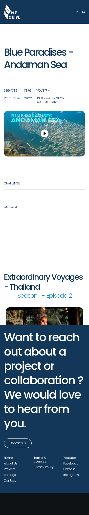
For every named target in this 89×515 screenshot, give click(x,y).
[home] (12, 12)
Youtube (69, 458)
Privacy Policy (44, 467)
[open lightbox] (44, 133)
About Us (11, 463)
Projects (10, 469)
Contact (10, 480)
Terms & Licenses (40, 459)
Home (8, 458)
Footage (10, 475)
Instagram (71, 475)
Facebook (70, 463)
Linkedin (69, 469)
